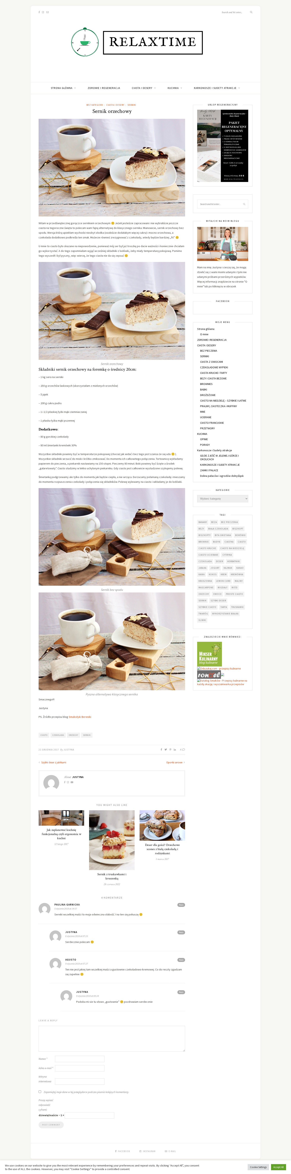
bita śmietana (223, 535)
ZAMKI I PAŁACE (209, 470)
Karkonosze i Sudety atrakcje (215, 88)
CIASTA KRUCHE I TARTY (213, 373)
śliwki (202, 620)
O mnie (204, 334)
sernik (87, 735)
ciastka (229, 541)
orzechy (73, 735)
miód (235, 587)
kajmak (228, 568)
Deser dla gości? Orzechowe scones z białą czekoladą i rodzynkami (162, 849)
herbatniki (233, 561)
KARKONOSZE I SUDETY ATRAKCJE (220, 465)
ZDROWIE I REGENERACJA (104, 88)
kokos (213, 574)
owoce (217, 594)
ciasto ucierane (208, 554)
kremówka (237, 574)
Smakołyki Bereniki (79, 717)
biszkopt (237, 528)
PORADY (205, 445)
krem (224, 574)
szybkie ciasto (207, 607)
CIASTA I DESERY (142, 88)
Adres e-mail (46, 1068)
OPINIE (204, 439)
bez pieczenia (229, 522)
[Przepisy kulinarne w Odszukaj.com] (219, 668)
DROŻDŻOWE (208, 395)
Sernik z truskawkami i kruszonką (111, 876)
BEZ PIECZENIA (208, 350)
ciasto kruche (207, 548)
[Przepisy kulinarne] (209, 654)
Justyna (69, 749)
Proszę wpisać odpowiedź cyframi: (46, 1105)
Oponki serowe (174, 762)
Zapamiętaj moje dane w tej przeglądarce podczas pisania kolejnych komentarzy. (86, 1092)
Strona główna (61, 88)
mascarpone (206, 587)
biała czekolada (218, 528)
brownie (204, 541)
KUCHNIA (173, 88)
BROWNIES (206, 384)
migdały (222, 587)
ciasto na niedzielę (232, 548)
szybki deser (218, 600)
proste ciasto (234, 594)
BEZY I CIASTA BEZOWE (213, 378)
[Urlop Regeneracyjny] (222, 145)
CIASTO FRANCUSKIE (212, 423)
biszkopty (205, 535)
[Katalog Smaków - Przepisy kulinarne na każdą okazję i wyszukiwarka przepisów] (222, 682)
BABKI (203, 389)
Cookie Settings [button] (258, 1167)
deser (219, 561)
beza (214, 522)
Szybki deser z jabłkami (53, 762)
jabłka (202, 568)
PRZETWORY (207, 428)
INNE (202, 411)
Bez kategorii (95, 105)
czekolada (58, 735)
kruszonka (205, 581)
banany (203, 522)
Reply (181, 905)
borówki (240, 535)
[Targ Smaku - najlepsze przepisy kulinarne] (222, 674)
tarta (224, 607)
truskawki (237, 607)
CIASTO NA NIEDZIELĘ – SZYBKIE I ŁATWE (223, 400)
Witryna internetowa (45, 1079)
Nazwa (43, 1059)
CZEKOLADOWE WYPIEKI (214, 367)
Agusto (70, 959)
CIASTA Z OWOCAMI (211, 362)
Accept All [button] (278, 1167)
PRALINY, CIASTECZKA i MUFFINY (218, 406)
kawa (202, 574)
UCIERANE (205, 417)
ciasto (44, 735)
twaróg (203, 613)
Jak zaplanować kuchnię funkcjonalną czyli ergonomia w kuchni (61, 834)
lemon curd (223, 581)
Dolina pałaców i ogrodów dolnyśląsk (222, 476)
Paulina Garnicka (67, 904)
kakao (240, 568)
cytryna (227, 554)
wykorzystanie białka (225, 613)
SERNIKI (131, 105)
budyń (216, 541)
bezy (201, 528)
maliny (239, 581)
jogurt (215, 568)
